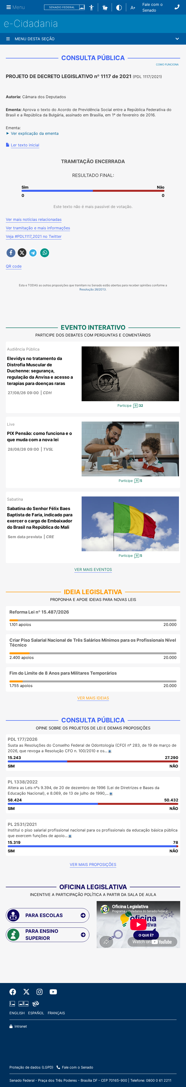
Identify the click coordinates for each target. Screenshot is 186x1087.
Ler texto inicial (25, 145)
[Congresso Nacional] (23, 1004)
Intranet (20, 1026)
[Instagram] (39, 992)
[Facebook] (14, 992)
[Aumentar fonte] (133, 7)
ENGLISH (17, 1013)
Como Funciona (167, 64)
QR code (14, 266)
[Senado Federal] (64, 7)
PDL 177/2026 (23, 739)
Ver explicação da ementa (35, 133)
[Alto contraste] (119, 7)
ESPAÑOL (36, 1013)
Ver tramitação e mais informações (38, 227)
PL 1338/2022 (23, 781)
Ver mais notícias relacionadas (34, 219)
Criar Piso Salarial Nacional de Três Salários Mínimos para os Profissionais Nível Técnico (92, 642)
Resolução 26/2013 (92, 289)
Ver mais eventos (93, 569)
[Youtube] (51, 992)
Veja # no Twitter (34, 236)
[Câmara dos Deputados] (13, 1004)
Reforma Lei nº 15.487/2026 (39, 612)
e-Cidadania (31, 23)
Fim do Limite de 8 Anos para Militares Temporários (63, 673)
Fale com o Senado (152, 7)
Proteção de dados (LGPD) (31, 1067)
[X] (26, 992)
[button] (105, 7)
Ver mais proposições (93, 864)
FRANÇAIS (56, 1013)
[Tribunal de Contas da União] (35, 1004)
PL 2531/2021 (22, 824)
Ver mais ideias (93, 697)
